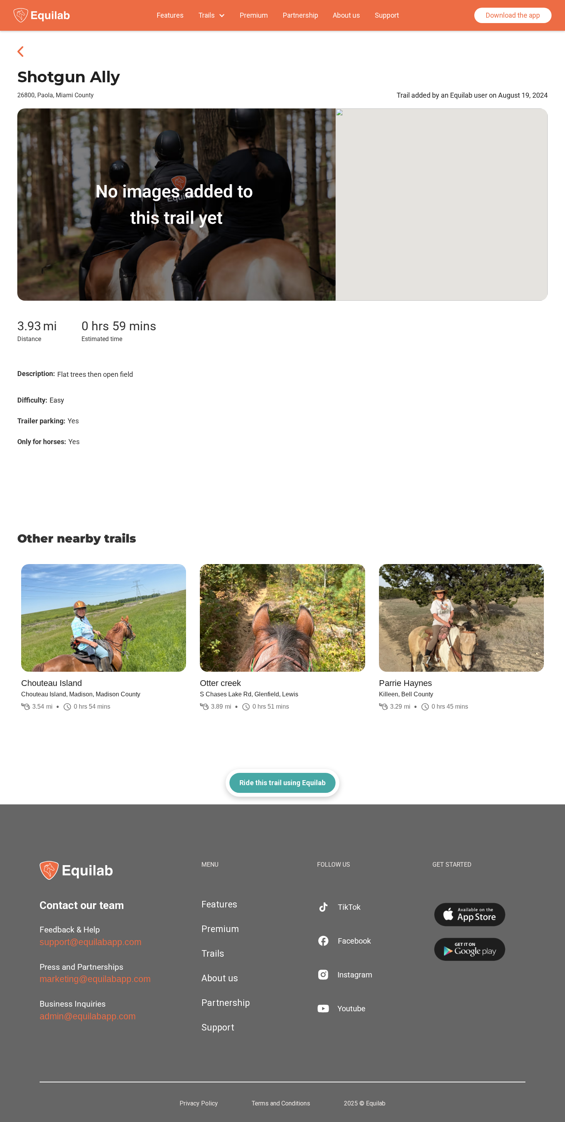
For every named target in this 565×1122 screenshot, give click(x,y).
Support (387, 15)
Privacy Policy (198, 1103)
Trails (212, 954)
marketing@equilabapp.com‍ (95, 979)
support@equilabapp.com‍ (90, 942)
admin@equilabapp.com (88, 1016)
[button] (211, 15)
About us (346, 15)
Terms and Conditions (281, 1103)
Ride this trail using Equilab (282, 783)
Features (170, 15)
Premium (254, 15)
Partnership (300, 15)
